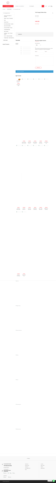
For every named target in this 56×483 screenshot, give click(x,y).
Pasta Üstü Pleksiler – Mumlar (8, 27)
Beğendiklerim (43, 468)
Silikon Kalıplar (9, 9)
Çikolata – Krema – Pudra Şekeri (8, 18)
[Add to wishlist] (53, 12)
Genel (5, 20)
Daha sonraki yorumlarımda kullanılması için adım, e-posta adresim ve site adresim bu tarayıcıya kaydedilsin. (44, 49)
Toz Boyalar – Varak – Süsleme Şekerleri (8, 33)
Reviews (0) (20, 34)
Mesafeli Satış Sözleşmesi (27, 466)
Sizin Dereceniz (37, 43)
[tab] (20, 34)
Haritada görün (6, 469)
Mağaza (42, 466)
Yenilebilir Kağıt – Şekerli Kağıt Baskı (9, 37)
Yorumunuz (37, 55)
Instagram (28, 458)
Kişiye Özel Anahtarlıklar (7, 25)
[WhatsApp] (54, 481)
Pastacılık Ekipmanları (7, 29)
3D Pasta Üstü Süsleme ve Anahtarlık (7, 16)
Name (36, 51)
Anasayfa (4, 9)
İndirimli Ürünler (6, 22)
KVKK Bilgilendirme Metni (27, 469)
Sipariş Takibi (42, 465)
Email (46, 51)
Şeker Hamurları (6, 31)
